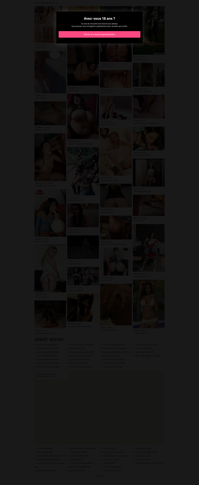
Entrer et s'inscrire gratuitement (99, 34)
